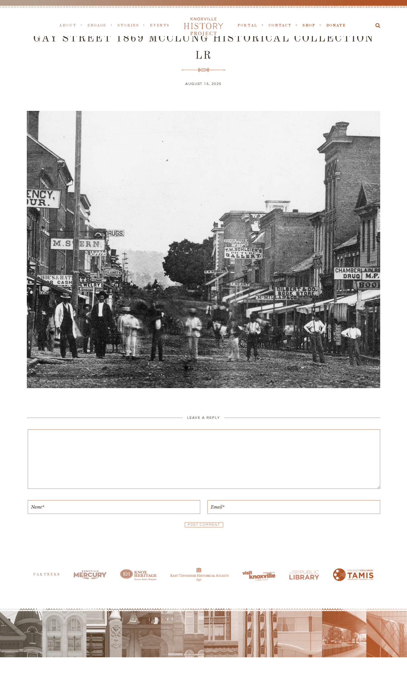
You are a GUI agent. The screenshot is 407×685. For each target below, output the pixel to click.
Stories (128, 25)
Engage (96, 25)
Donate (336, 25)
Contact (279, 25)
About (67, 25)
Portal (247, 25)
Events (160, 25)
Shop (308, 25)
